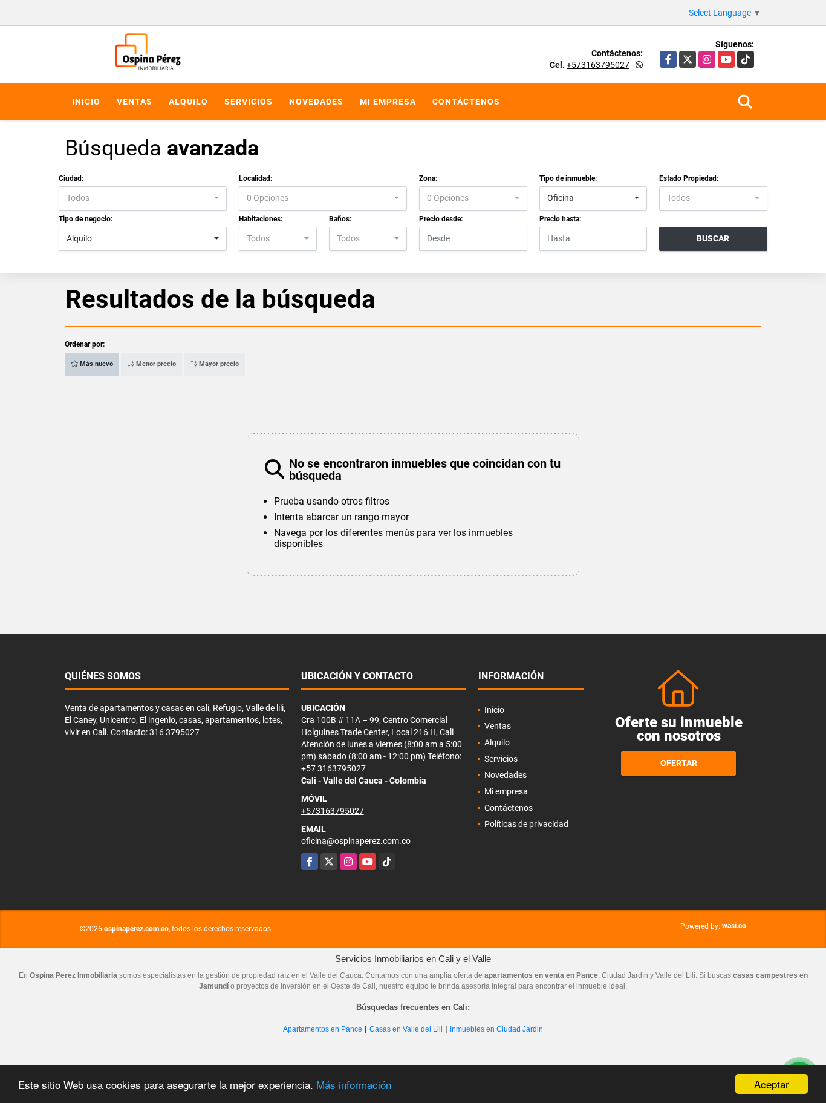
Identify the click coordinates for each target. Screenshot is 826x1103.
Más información (353, 1084)
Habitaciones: (260, 219)
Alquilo (188, 101)
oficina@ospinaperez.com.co (356, 841)
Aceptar (771, 1084)
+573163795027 (598, 65)
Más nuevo (95, 364)
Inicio (86, 101)
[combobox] (143, 198)
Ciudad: (71, 178)
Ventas (134, 101)
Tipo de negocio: (85, 219)
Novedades (316, 101)
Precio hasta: (560, 219)
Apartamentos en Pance (322, 1029)
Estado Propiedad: (688, 178)
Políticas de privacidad (526, 824)
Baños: (340, 219)
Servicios (248, 101)
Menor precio (155, 364)
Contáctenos (466, 101)
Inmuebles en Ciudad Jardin (496, 1029)
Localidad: (255, 178)
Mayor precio (218, 364)
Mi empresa (388, 101)
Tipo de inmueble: (568, 178)
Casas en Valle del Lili (406, 1029)
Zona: (428, 178)
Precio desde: (441, 219)
